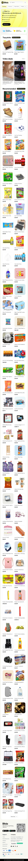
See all (23, 58)
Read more (5, 24)
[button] (8, 47)
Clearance (23, 6)
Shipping (4, 840)
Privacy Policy (5, 844)
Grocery (10, 6)
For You (4, 6)
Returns (4, 842)
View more (13, 816)
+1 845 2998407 (19, 838)
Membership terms (6, 838)
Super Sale (16, 6)
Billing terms (5, 846)
